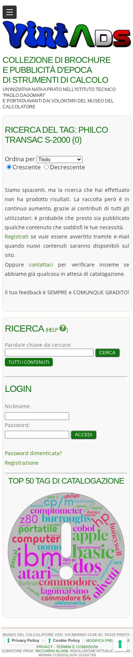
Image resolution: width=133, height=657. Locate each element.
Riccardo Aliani (51, 651)
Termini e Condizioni (77, 647)
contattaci (41, 264)
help (53, 330)
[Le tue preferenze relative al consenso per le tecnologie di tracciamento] (120, 644)
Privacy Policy (25, 640)
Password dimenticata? (33, 453)
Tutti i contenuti (28, 362)
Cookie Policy (66, 640)
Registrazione (21, 462)
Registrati (16, 236)
